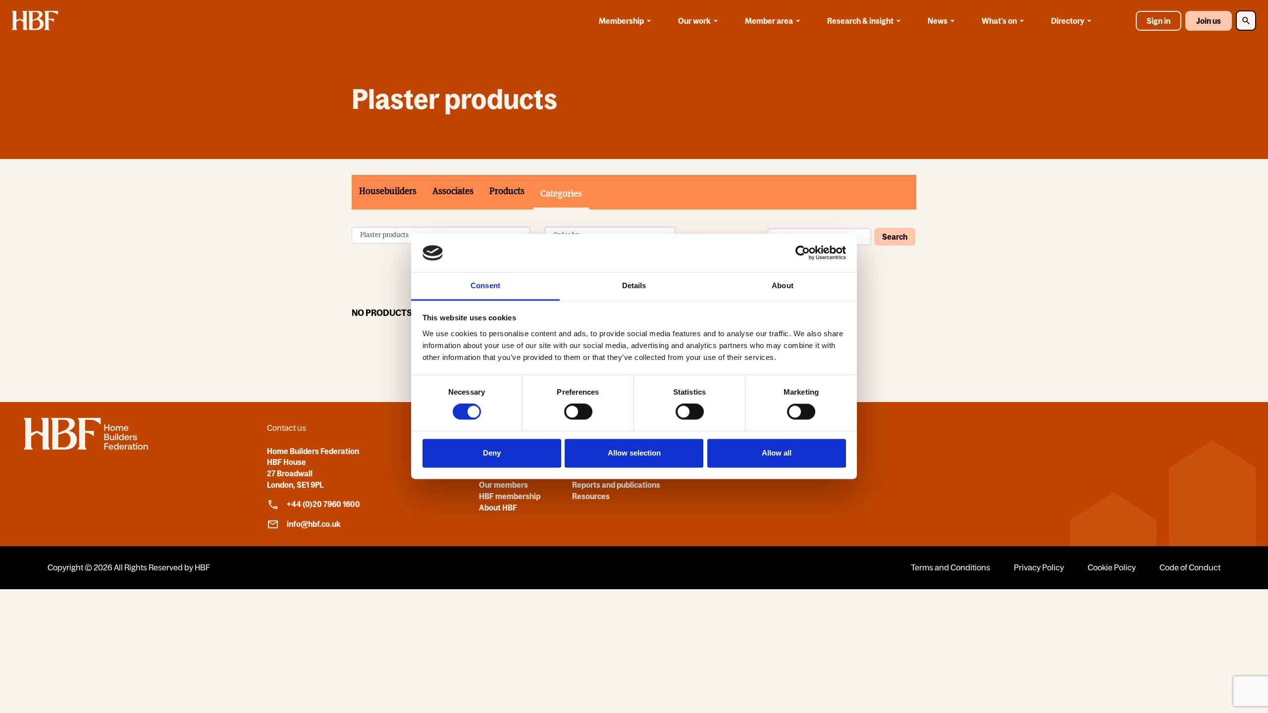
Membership (621, 21)
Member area (769, 21)
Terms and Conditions (950, 567)
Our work (694, 21)
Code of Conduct (1190, 567)
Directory (1067, 21)
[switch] (578, 412)
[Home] (86, 447)
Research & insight (860, 21)
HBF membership (509, 496)
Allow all (777, 453)
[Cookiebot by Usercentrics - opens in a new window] (802, 253)
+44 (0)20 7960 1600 (323, 504)
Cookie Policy (1112, 567)
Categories (561, 193)
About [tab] (782, 285)
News (938, 21)
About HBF (498, 507)
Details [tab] (634, 285)
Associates (453, 191)
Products (507, 191)
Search (894, 237)
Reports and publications (616, 485)
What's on (999, 21)
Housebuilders (388, 191)
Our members (503, 485)
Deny (492, 453)
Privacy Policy (1039, 567)
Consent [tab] (485, 285)
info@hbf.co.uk (314, 524)
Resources (591, 496)
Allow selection (634, 453)
